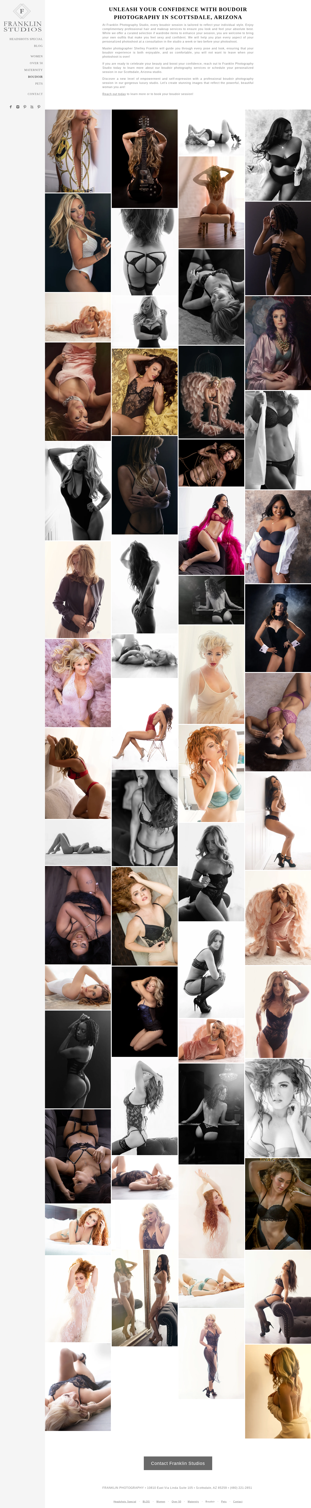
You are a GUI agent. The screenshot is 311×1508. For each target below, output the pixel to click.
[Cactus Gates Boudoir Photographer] (145, 1298)
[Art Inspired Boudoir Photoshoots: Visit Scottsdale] (211, 1211)
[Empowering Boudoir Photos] (145, 159)
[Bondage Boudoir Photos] (211, 463)
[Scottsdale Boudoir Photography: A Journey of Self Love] (78, 491)
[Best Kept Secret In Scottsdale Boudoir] (278, 536)
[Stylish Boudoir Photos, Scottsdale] (145, 392)
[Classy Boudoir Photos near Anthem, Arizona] (78, 391)
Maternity (33, 69)
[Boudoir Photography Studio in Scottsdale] (145, 724)
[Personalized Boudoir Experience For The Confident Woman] (78, 683)
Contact (35, 94)
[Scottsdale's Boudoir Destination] (78, 242)
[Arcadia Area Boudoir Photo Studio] (78, 151)
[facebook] (11, 107)
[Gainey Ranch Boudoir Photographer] (78, 1156)
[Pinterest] (25, 107)
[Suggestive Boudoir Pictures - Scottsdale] (211, 872)
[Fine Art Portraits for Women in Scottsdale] (278, 1204)
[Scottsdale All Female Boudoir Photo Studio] (78, 1387)
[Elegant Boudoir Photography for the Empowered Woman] (78, 317)
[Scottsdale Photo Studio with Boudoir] (278, 821)
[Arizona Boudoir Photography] (78, 589)
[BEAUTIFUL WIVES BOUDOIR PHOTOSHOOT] (211, 297)
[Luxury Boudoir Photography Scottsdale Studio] (211, 133)
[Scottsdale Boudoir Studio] (278, 1391)
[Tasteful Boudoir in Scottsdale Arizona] (278, 722)
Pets (39, 83)
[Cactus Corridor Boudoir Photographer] (78, 1229)
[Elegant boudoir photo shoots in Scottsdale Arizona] (278, 343)
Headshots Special (26, 39)
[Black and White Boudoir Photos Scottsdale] (145, 584)
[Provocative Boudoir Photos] (145, 916)
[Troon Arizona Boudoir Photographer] (211, 1283)
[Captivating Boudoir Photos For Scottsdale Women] (211, 531)
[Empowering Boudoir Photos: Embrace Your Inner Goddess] (278, 440)
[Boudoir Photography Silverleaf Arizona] (211, 970)
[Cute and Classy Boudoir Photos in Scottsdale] (145, 322)
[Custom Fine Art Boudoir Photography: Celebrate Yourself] (78, 987)
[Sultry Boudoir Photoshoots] (278, 1012)
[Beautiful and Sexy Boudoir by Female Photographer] (211, 202)
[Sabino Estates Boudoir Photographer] (145, 1106)
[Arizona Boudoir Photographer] (278, 248)
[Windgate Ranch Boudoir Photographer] (145, 656)
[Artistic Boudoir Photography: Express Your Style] (78, 1299)
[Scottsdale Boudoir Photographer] (278, 628)
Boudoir (35, 76)
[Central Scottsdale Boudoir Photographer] (278, 1108)
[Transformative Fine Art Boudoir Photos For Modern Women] (211, 1114)
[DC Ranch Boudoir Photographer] (78, 1059)
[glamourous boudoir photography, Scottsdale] (145, 252)
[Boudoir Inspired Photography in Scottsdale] (78, 915)
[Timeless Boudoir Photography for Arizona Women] (145, 485)
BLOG (38, 45)
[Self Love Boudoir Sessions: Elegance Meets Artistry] (211, 674)
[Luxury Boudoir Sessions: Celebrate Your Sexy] (78, 773)
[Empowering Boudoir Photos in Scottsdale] (145, 1178)
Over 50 (36, 63)
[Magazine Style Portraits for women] (278, 155)
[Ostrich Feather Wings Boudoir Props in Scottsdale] (211, 392)
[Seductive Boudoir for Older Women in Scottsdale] (211, 1354)
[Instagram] (18, 107)
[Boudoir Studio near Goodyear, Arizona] (78, 842)
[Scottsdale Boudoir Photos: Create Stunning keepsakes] (145, 1225)
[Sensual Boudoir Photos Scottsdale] (211, 773)
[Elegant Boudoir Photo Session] (278, 918)
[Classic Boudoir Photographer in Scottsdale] (145, 1012)
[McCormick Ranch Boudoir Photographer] (278, 1297)
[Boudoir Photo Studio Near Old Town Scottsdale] (145, 818)
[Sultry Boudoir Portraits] (211, 600)
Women (37, 56)
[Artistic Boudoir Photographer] (211, 1041)
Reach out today (114, 94)
